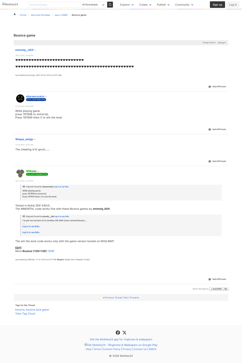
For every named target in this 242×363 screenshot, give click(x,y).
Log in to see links (61, 187)
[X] (124, 332)
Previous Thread (113, 297)
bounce (20, 309)
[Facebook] (118, 332)
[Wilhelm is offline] (20, 173)
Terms (97, 349)
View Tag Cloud (25, 313)
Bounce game (24, 35)
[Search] (110, 5)
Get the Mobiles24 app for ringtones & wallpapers (121, 339)
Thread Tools (208, 42)
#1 (226, 48)
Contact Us (140, 349)
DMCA (152, 349)
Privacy (126, 349)
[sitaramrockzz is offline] (20, 98)
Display (221, 42)
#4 (226, 169)
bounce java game (37, 309)
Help (88, 349)
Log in (233, 4)
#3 (226, 137)
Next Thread (130, 297)
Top (225, 289)
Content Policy (111, 349)
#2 (226, 95)
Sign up (217, 4)
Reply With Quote (219, 87)
